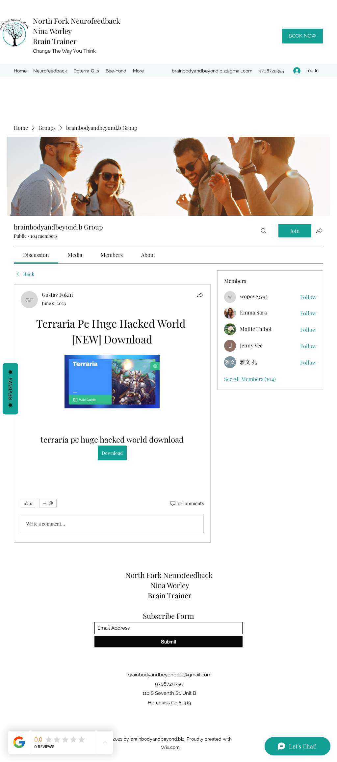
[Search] (264, 230)
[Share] (200, 295)
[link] (36, 254)
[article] (112, 413)
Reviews (10, 389)
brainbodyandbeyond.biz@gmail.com (212, 70)
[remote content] (112, 382)
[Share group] (319, 230)
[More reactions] (48, 503)
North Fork (52, 21)
